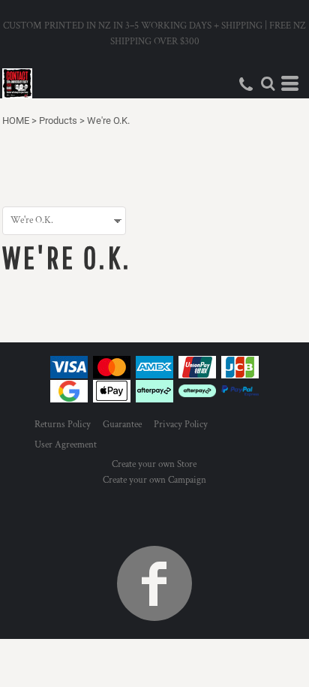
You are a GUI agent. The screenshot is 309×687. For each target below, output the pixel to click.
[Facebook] (154, 583)
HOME (15, 120)
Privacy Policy (181, 424)
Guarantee (122, 424)
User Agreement (65, 444)
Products (58, 120)
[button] (267, 83)
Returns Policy (62, 424)
